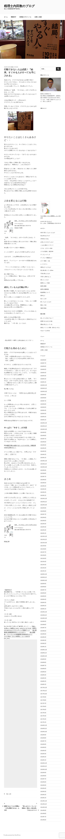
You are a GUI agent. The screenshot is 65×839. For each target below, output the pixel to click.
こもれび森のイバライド (46, 245)
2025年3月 (43, 413)
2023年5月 (43, 482)
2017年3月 (43, 716)
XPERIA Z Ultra (44, 238)
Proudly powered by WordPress (12, 835)
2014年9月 (43, 810)
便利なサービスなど (45, 267)
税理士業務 (43, 286)
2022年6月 (43, 517)
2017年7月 (43, 703)
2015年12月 (43, 763)
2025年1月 (43, 419)
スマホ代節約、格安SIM (46, 251)
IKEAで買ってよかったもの (47, 232)
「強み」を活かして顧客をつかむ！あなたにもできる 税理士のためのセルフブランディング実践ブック (20, 628)
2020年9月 (43, 583)
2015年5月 (43, 785)
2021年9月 (43, 545)
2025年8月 (43, 397)
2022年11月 (43, 501)
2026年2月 (43, 378)
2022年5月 (43, 520)
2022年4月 (43, 523)
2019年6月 (43, 631)
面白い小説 (43, 305)
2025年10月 (43, 391)
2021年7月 (43, 552)
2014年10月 (43, 807)
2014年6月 (43, 819)
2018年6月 (43, 668)
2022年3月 (43, 527)
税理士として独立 (45, 283)
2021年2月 (43, 568)
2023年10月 (43, 467)
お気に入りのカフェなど (46, 242)
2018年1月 (43, 684)
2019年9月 (43, 621)
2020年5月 (43, 596)
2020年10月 (43, 580)
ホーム (6, 17)
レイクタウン (44, 264)
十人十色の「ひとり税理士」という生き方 (17, 636)
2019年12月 (43, 612)
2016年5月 (43, 747)
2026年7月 (43, 363)
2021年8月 (43, 549)
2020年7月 (43, 590)
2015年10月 (43, 769)
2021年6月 (43, 555)
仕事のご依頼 (38, 17)
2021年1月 (43, 571)
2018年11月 (43, 653)
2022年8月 (43, 511)
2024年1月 (43, 457)
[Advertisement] (20, 713)
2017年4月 (43, 712)
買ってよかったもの (45, 301)
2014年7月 (43, 816)
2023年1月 (43, 495)
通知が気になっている (46, 324)
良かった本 (8, 793)
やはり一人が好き (45, 330)
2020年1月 (43, 608)
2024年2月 (43, 454)
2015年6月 (43, 782)
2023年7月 (43, 476)
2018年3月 (43, 678)
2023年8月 (43, 473)
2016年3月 (43, 753)
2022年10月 (43, 505)
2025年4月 (43, 410)
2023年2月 (43, 492)
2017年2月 (43, 719)
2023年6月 (43, 479)
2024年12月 (43, 423)
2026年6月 (43, 366)
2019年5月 (43, 634)
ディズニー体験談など (46, 257)
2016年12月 (43, 725)
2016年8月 (43, 738)
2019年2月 (43, 643)
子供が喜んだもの (45, 273)
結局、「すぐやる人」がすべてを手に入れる (26, 220)
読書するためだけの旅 (46, 321)
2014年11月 (43, 804)
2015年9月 (43, 772)
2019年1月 (43, 646)
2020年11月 (43, 577)
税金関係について (45, 292)
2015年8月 (43, 775)
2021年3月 (43, 564)
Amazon (17, 227)
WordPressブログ (45, 235)
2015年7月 (43, 779)
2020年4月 (43, 599)
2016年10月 (43, 731)
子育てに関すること (45, 276)
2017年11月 (43, 690)
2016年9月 (43, 734)
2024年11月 (43, 426)
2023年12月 (43, 460)
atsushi (16, 66)
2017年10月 (43, 693)
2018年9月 (43, 659)
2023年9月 (43, 470)
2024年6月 (43, 441)
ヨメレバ (21, 223)
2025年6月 (43, 404)
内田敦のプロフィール (25, 17)
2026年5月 (43, 369)
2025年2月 (43, 416)
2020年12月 (43, 574)
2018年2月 (43, 681)
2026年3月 (43, 375)
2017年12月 (43, 687)
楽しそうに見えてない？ (46, 318)
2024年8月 (43, 435)
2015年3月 (43, 791)
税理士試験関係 (44, 289)
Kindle (20, 227)
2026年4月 (43, 372)
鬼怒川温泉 (43, 308)
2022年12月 (43, 498)
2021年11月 (43, 539)
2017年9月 (43, 697)
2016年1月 (43, 760)
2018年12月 (43, 649)
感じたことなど (44, 279)
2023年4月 (43, 486)
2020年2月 (43, 605)
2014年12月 (43, 801)
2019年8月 (43, 624)
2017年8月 (43, 700)
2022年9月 (43, 508)
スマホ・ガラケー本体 (46, 248)
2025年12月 (43, 385)
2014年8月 (43, 813)
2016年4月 (43, 750)
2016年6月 (43, 744)
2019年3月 (43, 640)
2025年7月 (43, 401)
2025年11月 (43, 388)
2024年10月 (43, 429)
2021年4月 (43, 561)
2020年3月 (43, 602)
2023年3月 (43, 489)
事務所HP (13, 17)
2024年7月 (43, 438)
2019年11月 (43, 615)
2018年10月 (43, 656)
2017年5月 (43, 709)
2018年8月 (43, 662)
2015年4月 (43, 788)
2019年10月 (43, 618)
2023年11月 (43, 464)
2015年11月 (43, 766)
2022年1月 (43, 533)
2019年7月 (43, 627)
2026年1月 (43, 382)
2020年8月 (43, 586)
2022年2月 (43, 530)
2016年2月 (43, 756)
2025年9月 (43, 394)
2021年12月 (43, 536)
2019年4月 (43, 637)
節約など (42, 295)
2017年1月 (43, 722)
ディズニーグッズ (45, 254)
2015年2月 (43, 794)
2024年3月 (43, 451)
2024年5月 (43, 445)
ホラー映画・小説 (45, 261)
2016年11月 (43, 728)
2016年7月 (43, 741)
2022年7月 (43, 514)
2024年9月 (43, 432)
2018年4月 (43, 675)
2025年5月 (43, 407)
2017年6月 (43, 706)
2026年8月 (43, 360)
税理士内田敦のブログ (19, 6)
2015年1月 (43, 797)
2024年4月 (43, 448)
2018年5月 (43, 671)
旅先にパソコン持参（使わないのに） (50, 327)
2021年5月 (43, 558)
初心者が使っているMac (46, 270)
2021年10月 (43, 542)
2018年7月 (43, 665)
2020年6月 (43, 593)
